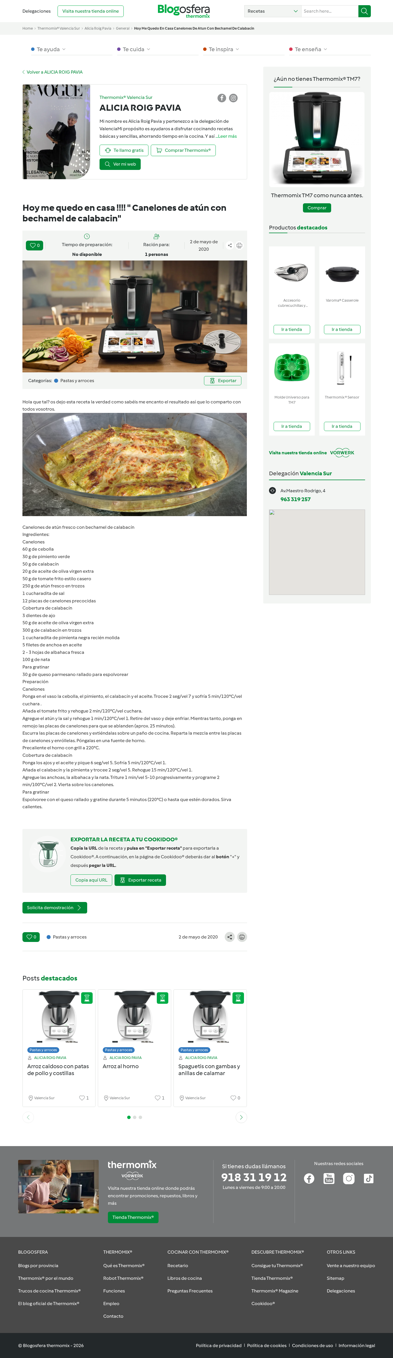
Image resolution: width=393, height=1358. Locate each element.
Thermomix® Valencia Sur (58, 28)
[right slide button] (241, 1117)
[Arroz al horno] (134, 1023)
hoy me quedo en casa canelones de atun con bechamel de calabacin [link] (194, 28)
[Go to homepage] (184, 11)
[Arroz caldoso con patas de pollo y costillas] (59, 1023)
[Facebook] (309, 1178)
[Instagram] (348, 1178)
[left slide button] (28, 1117)
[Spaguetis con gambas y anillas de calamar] (210, 1023)
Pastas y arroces (43, 1050)
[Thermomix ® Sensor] (342, 368)
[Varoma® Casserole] (342, 271)
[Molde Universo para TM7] (292, 368)
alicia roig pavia (98, 28)
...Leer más (226, 136)
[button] (273, 11)
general (122, 28)
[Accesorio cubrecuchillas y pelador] (292, 271)
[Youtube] (329, 1178)
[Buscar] (364, 11)
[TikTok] (368, 1178)
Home (27, 28)
